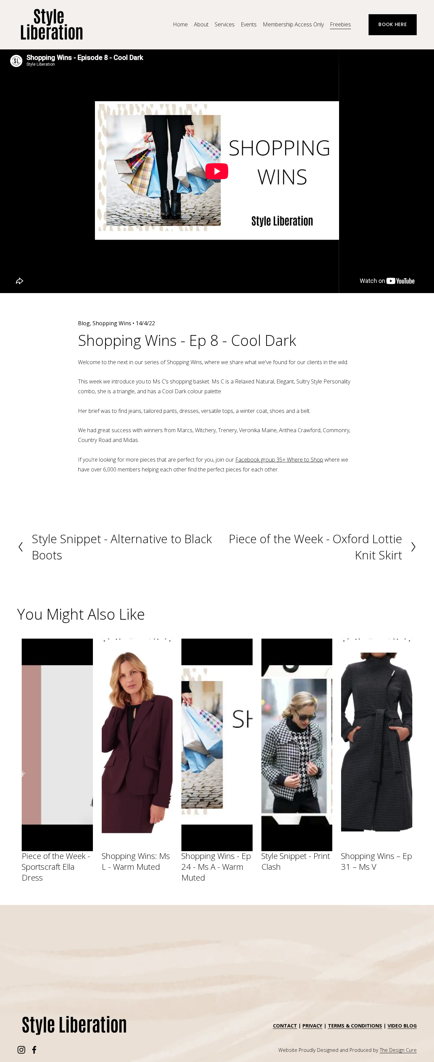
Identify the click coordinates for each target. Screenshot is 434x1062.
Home (180, 24)
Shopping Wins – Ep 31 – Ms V (376, 861)
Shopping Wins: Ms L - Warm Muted (136, 861)
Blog (84, 323)
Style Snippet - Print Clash (295, 861)
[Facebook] (34, 1050)
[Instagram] (21, 1050)
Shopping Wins (112, 323)
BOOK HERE (392, 24)
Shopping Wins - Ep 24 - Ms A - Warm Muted (216, 866)
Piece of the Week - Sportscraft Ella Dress (56, 866)
